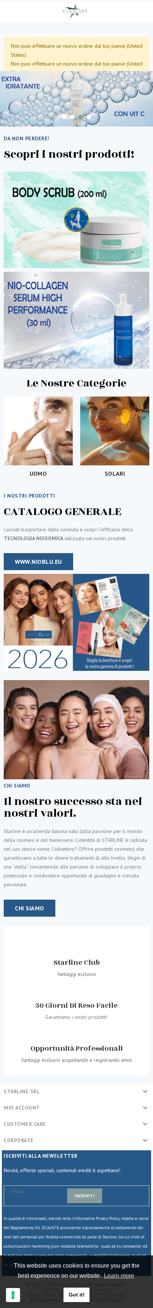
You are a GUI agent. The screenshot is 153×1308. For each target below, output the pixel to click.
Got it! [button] (77, 1295)
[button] (38, 561)
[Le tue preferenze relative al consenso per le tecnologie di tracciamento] (13, 1295)
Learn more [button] (119, 1275)
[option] (76, 99)
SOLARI (115, 473)
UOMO (38, 473)
